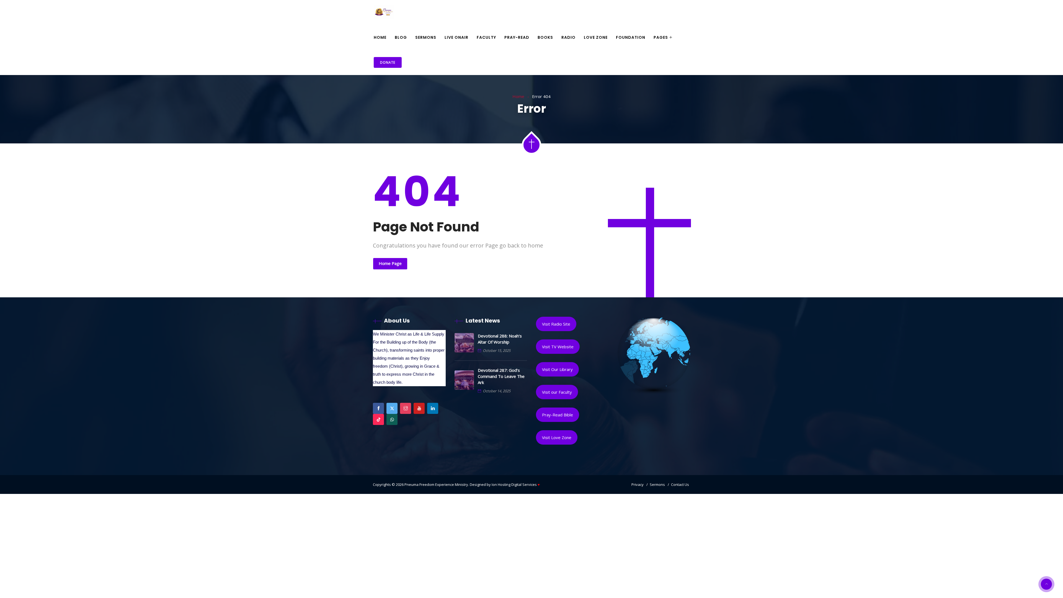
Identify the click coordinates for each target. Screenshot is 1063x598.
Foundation (630, 37)
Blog (401, 37)
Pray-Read (516, 37)
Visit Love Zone (556, 437)
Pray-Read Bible (557, 414)
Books (545, 37)
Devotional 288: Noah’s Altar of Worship (500, 339)
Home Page (390, 263)
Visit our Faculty (557, 392)
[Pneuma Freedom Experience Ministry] (384, 13)
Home (380, 37)
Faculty (486, 37)
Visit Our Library (557, 369)
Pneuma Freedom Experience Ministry (436, 484)
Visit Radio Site (556, 324)
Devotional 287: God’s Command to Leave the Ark (501, 376)
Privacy (637, 484)
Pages (661, 37)
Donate (387, 62)
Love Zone (596, 37)
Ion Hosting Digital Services (516, 484)
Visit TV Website (558, 346)
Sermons (425, 37)
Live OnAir (456, 37)
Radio (568, 37)
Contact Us (680, 484)
